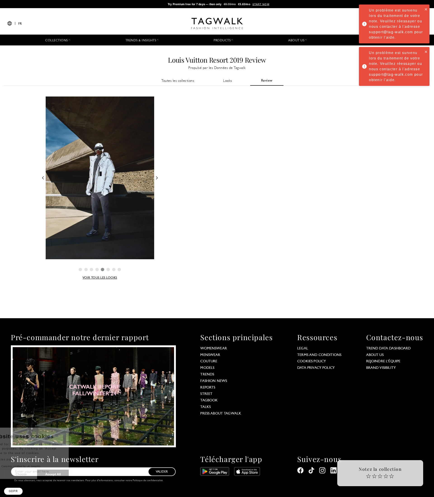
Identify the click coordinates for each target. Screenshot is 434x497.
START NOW (260, 4)
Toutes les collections (177, 81)
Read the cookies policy (28, 459)
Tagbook (209, 400)
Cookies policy (311, 361)
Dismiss (20, 474)
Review (267, 80)
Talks (205, 407)
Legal (302, 348)
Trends (207, 374)
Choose (51, 474)
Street (206, 394)
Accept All (84, 474)
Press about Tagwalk (220, 413)
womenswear (213, 348)
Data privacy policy (316, 368)
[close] (426, 9)
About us (375, 355)
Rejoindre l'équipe (383, 361)
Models (207, 368)
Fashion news (213, 381)
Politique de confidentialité (148, 480)
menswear (210, 355)
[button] (13, 491)
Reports (207, 387)
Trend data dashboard (388, 348)
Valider (162, 471)
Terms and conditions (319, 355)
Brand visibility (381, 368)
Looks (227, 81)
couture (208, 361)
